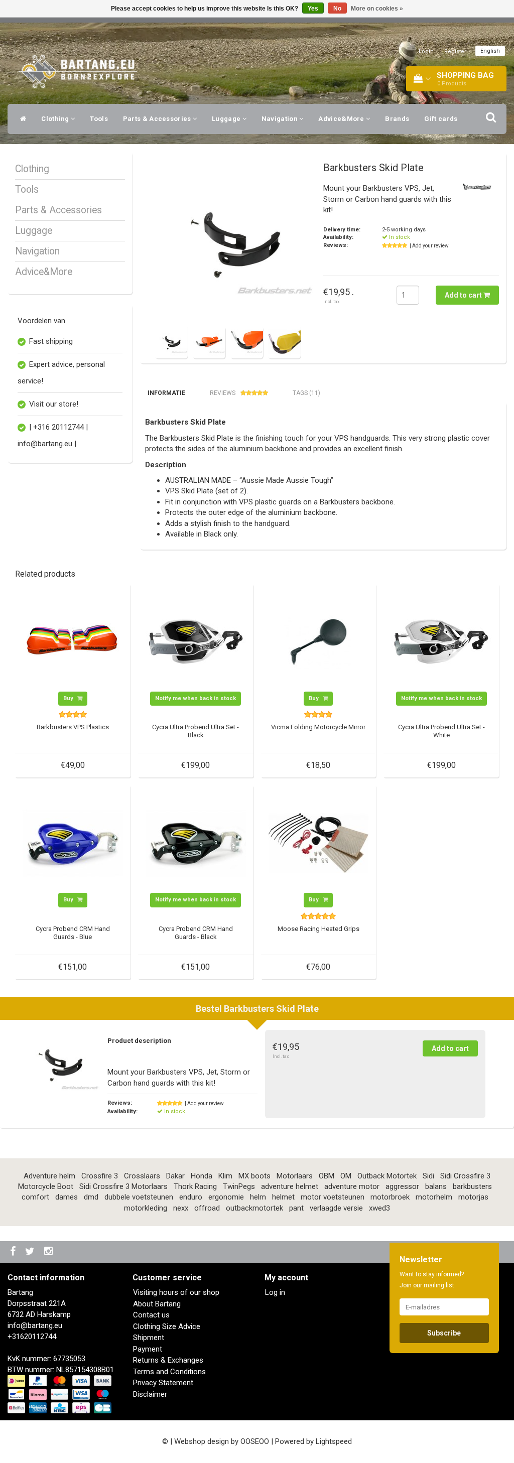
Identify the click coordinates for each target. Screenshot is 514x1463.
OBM (326, 1175)
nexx (180, 1208)
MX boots (254, 1175)
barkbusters (472, 1186)
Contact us (151, 1314)
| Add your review (429, 245)
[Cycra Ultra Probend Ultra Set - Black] (196, 640)
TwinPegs (239, 1186)
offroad (207, 1208)
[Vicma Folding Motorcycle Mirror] (319, 640)
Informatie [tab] (166, 392)
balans (436, 1186)
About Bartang (157, 1303)
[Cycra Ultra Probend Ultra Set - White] (441, 640)
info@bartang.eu (35, 1325)
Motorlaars (295, 1175)
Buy (69, 698)
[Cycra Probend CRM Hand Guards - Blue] (73, 842)
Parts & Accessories (158, 118)
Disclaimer (150, 1394)
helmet (283, 1197)
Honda (201, 1175)
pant (296, 1208)
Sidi (428, 1175)
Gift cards (440, 118)
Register (455, 51)
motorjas (473, 1197)
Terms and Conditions (169, 1371)
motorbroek (390, 1197)
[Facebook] (14, 1252)
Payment (147, 1349)
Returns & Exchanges (168, 1360)
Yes (313, 8)
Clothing (56, 118)
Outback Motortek (387, 1175)
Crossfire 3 (99, 1175)
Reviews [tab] (222, 392)
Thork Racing (195, 1186)
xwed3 (379, 1208)
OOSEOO (254, 1441)
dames (66, 1197)
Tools (99, 118)
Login (426, 51)
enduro (190, 1197)
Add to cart (464, 295)
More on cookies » (377, 8)
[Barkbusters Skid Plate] (235, 242)
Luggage (227, 118)
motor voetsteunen (332, 1197)
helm (258, 1197)
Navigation (280, 118)
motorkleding (145, 1208)
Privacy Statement (163, 1382)
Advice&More (342, 118)
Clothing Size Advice (166, 1326)
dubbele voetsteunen (138, 1197)
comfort (35, 1197)
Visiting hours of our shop (176, 1292)
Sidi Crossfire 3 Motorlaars (123, 1186)
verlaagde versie (336, 1208)
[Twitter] (31, 1252)
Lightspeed (334, 1441)
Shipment (148, 1337)
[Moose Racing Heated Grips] (319, 842)
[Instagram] (49, 1252)
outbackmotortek (254, 1208)
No (337, 8)
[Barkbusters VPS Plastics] (73, 640)
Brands (397, 118)
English (490, 51)
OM (345, 1175)
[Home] (21, 119)
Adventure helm (49, 1175)
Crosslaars (142, 1175)
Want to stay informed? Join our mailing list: (432, 1280)
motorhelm (434, 1197)
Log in (275, 1292)
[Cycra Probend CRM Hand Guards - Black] (196, 842)
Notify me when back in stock (195, 698)
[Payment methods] (60, 1395)
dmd (91, 1197)
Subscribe (444, 1333)
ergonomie (226, 1197)
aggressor (402, 1186)
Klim (225, 1175)
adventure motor (351, 1186)
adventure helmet (289, 1186)
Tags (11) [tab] (306, 392)
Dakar (175, 1175)
